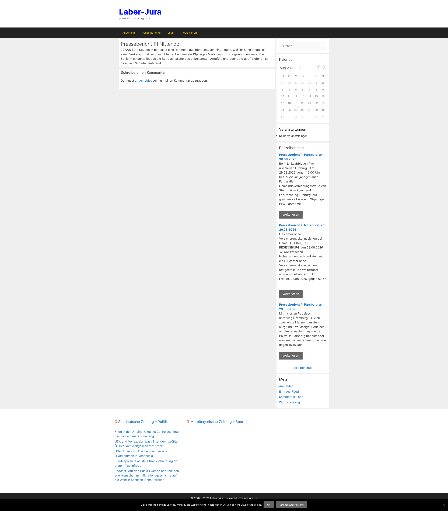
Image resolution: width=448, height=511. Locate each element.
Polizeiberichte (151, 32)
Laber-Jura (140, 11)
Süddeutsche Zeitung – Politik (143, 422)
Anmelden (286, 386)
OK (268, 504)
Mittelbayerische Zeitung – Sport (217, 422)
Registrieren (189, 32)
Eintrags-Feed (289, 391)
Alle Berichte (303, 368)
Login (171, 32)
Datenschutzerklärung (291, 504)
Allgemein (128, 32)
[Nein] (443, 504)
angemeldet (143, 80)
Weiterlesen (291, 214)
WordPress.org (289, 402)
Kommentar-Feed (291, 397)
